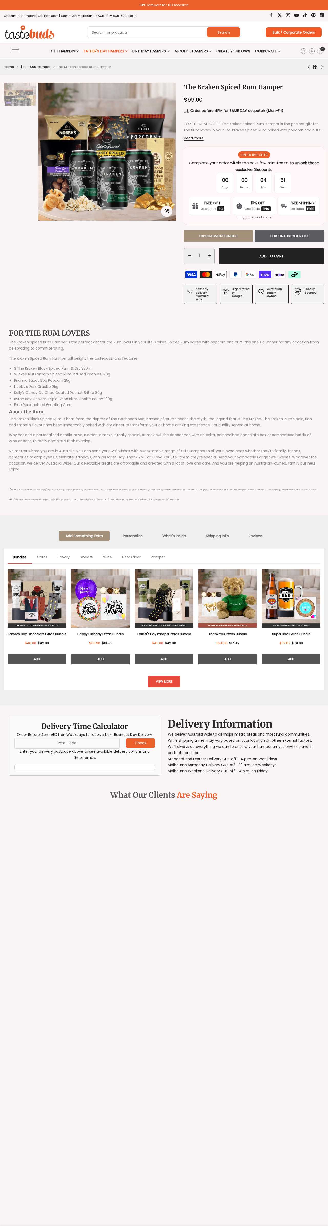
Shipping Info (217, 535)
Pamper (158, 557)
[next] (163, 131)
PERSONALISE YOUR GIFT (289, 236)
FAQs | (101, 16)
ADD (37, 659)
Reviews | (113, 16)
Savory (64, 557)
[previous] (51, 131)
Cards (42, 557)
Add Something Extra (84, 535)
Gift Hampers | (49, 16)
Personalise (133, 535)
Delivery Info (146, 499)
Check (140, 743)
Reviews (256, 535)
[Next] (320, 616)
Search (223, 32)
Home (9, 66)
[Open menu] (15, 51)
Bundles (20, 557)
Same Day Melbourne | (78, 16)
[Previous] (8, 616)
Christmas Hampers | (21, 16)
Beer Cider (131, 557)
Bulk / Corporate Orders (294, 32)
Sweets (86, 557)
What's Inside (174, 535)
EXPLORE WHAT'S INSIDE (218, 236)
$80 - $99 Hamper (35, 66)
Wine (107, 557)
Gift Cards (129, 16)
